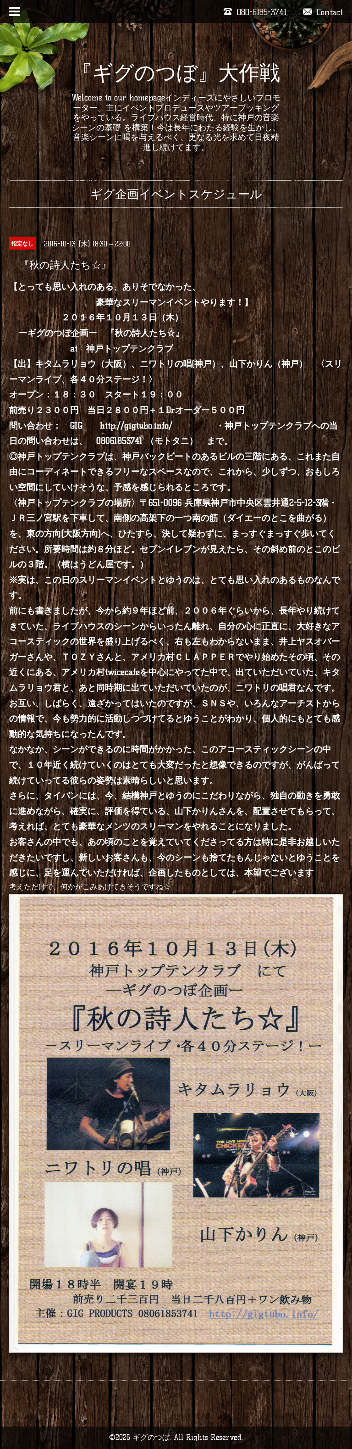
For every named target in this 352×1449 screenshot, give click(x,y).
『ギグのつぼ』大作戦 (176, 72)
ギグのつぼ (151, 1437)
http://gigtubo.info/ (136, 425)
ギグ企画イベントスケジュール (176, 194)
